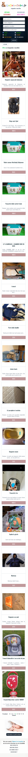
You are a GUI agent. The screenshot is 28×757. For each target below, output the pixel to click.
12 (23, 714)
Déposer (6, 12)
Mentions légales (14, 747)
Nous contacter (14, 745)
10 (19, 714)
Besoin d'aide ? (14, 752)
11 (21, 714)
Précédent (5, 714)
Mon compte (21, 14)
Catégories (7, 14)
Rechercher (21, 12)
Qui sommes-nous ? (13, 750)
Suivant (14, 715)
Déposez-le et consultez (17, 741)
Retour (5, 44)
